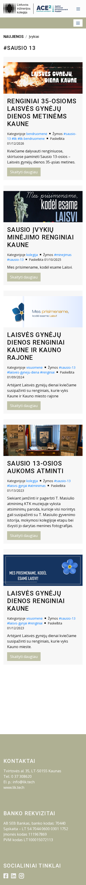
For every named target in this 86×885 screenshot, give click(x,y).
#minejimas (63, 255)
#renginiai (47, 372)
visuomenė (34, 367)
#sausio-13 (15, 259)
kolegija (32, 255)
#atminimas (37, 485)
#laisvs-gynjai (17, 485)
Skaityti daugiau (24, 171)
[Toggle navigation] (78, 8)
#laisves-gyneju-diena (23, 372)
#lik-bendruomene (31, 138)
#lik (14, 138)
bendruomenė (36, 134)
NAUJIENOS (13, 36)
